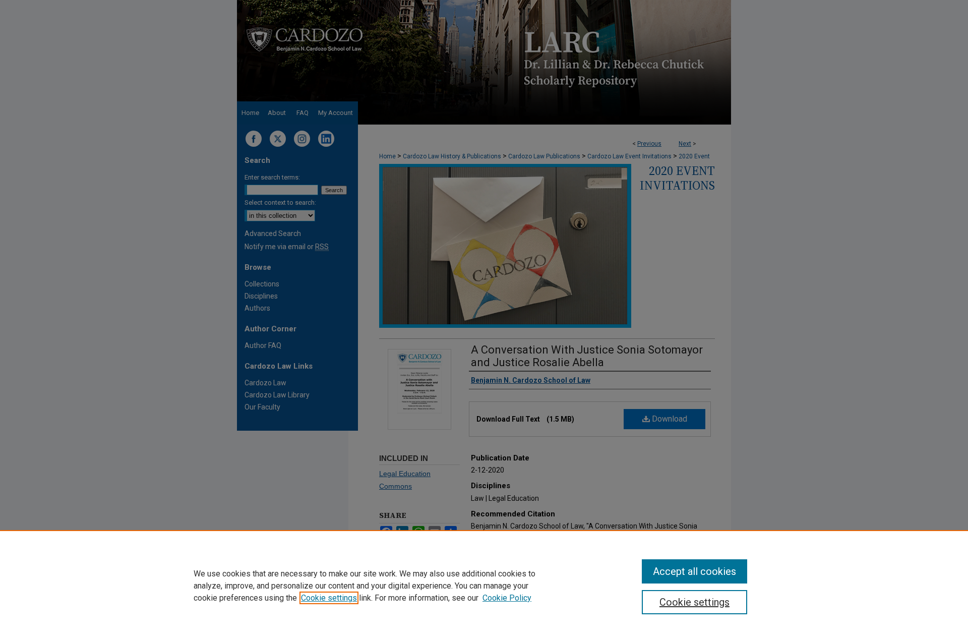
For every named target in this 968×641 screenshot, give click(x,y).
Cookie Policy (506, 598)
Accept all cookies (694, 571)
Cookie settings (329, 598)
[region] (484, 585)
